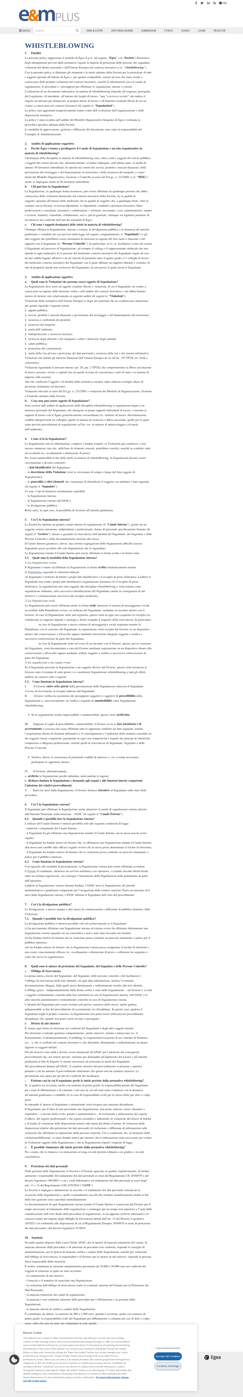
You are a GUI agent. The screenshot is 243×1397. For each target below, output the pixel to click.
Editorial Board (122, 31)
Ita (224, 3)
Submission (148, 31)
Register (220, 31)
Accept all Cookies (168, 1356)
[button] (14, 1359)
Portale (31, 871)
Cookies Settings (168, 1366)
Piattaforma (35, 572)
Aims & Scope (95, 31)
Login (201, 31)
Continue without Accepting (168, 1347)
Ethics (168, 31)
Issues (185, 31)
